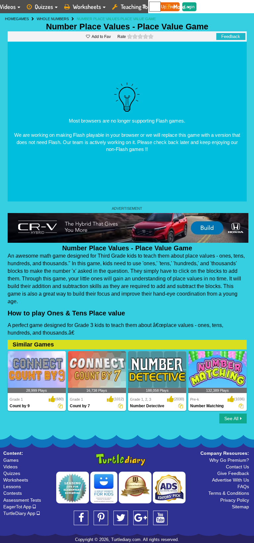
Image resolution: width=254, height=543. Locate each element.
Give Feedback (233, 473)
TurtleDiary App (20, 513)
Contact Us (237, 466)
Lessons (12, 486)
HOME (10, 19)
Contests (12, 493)
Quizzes (43, 6)
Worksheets (86, 6)
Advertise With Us (230, 480)
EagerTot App (18, 506)
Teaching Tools (137, 6)
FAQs (243, 486)
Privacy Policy (234, 500)
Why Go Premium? (229, 460)
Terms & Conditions (228, 493)
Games (11, 460)
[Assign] (60, 406)
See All (231, 418)
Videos (10, 466)
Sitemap (240, 506)
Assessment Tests (22, 500)
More (179, 6)
